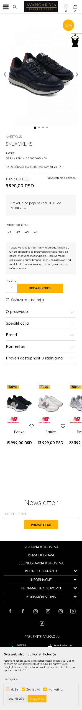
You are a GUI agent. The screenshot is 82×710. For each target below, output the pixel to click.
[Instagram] (35, 611)
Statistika (33, 689)
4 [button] (47, 128)
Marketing (55, 689)
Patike (10, 153)
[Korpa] (75, 2)
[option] (41, 74)
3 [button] (43, 128)
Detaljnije (10, 679)
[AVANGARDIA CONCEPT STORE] (41, 7)
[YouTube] (73, 611)
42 (9, 232)
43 (18, 232)
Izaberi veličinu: (17, 225)
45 (27, 232)
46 (35, 232)
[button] (15, 7)
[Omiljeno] (66, 7)
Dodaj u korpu (40, 288)
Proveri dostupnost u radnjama (34, 358)
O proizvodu (17, 311)
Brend (11, 335)
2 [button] (39, 128)
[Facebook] (10, 611)
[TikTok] (42, 623)
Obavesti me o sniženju (62, 178)
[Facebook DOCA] (23, 611)
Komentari (15, 346)
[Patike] (19, 403)
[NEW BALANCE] (13, 420)
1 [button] (35, 128)
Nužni (14, 689)
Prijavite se (41, 525)
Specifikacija (17, 323)
